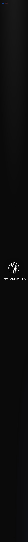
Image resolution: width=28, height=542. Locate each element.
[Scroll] (14, 536)
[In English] (6, 3)
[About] (14, 278)
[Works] (5, 278)
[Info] (23, 278)
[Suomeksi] (3, 3)
